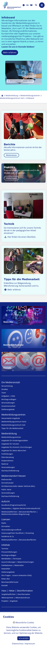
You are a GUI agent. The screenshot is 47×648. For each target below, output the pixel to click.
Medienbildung (9, 433)
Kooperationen (7, 460)
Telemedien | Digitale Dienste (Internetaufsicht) (20, 508)
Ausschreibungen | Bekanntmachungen (17, 562)
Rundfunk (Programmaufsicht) (13, 505)
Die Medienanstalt (10, 382)
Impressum (30, 643)
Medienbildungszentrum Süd (13, 425)
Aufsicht (5, 501)
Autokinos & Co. (7, 536)
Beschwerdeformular (9, 582)
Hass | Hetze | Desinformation (17, 590)
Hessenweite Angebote (10, 418)
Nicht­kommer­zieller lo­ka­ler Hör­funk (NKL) (18, 486)
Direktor (4, 389)
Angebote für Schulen (10, 444)
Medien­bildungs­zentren (13, 414)
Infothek (5, 544)
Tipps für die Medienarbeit (12, 428)
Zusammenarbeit (8, 406)
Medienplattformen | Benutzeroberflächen (18, 540)
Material (4, 464)
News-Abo (5, 579)
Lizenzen (5, 519)
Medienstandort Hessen (13, 475)
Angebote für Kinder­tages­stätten (14, 440)
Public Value (6, 489)
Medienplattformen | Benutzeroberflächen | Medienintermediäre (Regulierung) (19, 513)
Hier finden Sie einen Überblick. (21, 237)
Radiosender (6, 479)
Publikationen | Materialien (12, 565)
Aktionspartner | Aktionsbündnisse (15, 597)
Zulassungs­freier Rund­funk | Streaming (17, 533)
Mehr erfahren (14, 289)
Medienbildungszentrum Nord (13, 421)
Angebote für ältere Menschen (13, 450)
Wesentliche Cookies (24, 623)
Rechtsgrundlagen (8, 399)
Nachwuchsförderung (10, 470)
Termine (4, 548)
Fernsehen (5, 526)
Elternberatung (7, 457)
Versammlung (7, 386)
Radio (3, 523)
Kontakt (4, 585)
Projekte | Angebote (9, 601)
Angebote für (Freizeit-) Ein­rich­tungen (16, 447)
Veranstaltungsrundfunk (11, 530)
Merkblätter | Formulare (11, 558)
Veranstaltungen (8, 403)
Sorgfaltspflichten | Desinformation (15, 594)
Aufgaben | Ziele (8, 396)
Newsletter (5, 569)
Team (3, 393)
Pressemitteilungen (9, 552)
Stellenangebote (8, 409)
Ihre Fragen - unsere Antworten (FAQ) (16, 575)
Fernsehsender (7, 483)
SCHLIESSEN (24, 638)
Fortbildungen (7, 454)
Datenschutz (18, 643)
